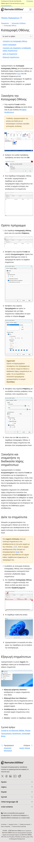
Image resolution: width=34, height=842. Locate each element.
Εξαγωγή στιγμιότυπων (11, 57)
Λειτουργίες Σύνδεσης (19, 23)
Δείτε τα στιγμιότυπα (10, 54)
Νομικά (4, 792)
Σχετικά (4, 797)
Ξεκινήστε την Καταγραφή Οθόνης (15, 41)
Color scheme (7, 807)
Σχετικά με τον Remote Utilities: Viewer (15, 730)
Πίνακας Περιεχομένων (10, 18)
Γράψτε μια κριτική (25, 824)
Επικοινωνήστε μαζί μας (19, 826)
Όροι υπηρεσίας (5, 826)
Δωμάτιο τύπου (13, 824)
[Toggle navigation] (30, 9)
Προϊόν (4, 782)
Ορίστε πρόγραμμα (9, 44)
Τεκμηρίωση (5, 23)
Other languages (8, 802)
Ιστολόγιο (4, 824)
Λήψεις (4, 787)
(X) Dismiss (29, 1)
